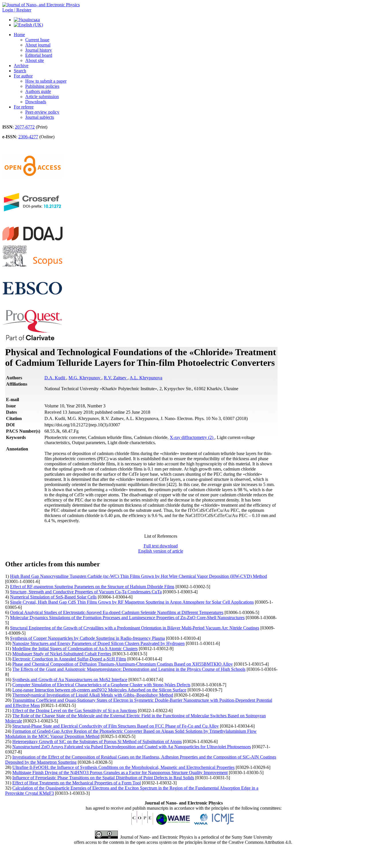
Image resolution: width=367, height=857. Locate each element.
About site (34, 60)
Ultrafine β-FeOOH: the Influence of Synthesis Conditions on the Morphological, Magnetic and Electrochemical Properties (123, 767)
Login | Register (16, 9)
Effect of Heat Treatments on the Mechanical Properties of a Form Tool (76, 782)
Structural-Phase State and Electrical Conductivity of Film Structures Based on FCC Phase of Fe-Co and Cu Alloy (115, 726)
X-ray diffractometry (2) (192, 437)
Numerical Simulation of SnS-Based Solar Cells (53, 596)
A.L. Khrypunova (146, 377)
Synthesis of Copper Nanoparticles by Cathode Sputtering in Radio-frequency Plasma (87, 638)
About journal (37, 44)
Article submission (42, 96)
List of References (160, 536)
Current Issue (37, 39)
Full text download (161, 545)
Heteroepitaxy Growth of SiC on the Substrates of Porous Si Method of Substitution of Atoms (97, 741)
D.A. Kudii (55, 377)
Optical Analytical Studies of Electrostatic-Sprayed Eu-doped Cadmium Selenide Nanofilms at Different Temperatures (116, 612)
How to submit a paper (46, 81)
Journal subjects (39, 117)
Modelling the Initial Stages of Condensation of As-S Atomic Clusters (75, 648)
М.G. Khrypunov (85, 377)
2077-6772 (25, 127)
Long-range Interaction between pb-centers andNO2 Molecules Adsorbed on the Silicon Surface (99, 689)
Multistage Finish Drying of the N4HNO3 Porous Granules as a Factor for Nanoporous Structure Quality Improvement (120, 772)
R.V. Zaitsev (116, 377)
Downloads (35, 101)
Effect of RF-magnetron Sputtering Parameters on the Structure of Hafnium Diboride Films (92, 586)
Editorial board (38, 55)
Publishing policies (42, 86)
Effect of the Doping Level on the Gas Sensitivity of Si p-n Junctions (74, 710)
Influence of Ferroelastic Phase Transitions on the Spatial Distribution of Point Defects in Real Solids (103, 777)
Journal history (38, 50)
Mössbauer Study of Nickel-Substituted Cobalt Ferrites (61, 653)
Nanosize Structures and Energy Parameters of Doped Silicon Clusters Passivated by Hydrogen (98, 643)
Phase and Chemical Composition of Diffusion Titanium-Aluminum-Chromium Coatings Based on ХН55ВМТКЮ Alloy (122, 664)
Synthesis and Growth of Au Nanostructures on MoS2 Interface (69, 679)
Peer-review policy (42, 112)
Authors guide (38, 91)
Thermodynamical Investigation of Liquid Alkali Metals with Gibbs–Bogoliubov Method (92, 695)
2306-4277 (28, 136)
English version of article (160, 551)
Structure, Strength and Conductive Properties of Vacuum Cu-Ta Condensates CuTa (86, 591)
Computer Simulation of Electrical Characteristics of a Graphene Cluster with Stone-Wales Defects (101, 684)
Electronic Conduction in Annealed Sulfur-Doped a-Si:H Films (69, 658)
